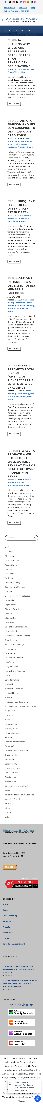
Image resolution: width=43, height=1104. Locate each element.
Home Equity (13, 144)
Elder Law (9, 622)
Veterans (9, 812)
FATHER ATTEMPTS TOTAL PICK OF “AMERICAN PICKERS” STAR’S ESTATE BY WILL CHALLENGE (21, 376)
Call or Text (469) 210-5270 (16, 11)
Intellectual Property (14, 658)
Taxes (7, 790)
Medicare (9, 698)
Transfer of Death (13, 799)
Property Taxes (11, 746)
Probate (21, 147)
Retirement (10, 759)
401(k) (7, 547)
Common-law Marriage (15, 587)
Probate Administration (15, 742)
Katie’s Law (9, 662)
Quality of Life (11, 755)
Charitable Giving (12, 583)
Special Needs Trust (14, 782)
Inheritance (12, 221)
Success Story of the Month (17, 786)
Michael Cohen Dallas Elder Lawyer (20, 706)
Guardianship (23, 394)
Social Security (11, 773)
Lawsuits (8, 675)
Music (7, 720)
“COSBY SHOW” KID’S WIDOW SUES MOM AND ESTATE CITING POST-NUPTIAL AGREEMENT (20, 983)
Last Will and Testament (15, 671)
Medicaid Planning (25, 306)
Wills (16, 72)
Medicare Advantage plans (16, 702)
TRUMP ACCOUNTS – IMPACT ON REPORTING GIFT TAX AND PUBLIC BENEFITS (19, 969)
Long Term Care (12, 680)
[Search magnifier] (35, 537)
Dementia (9, 600)
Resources (8, 933)
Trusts (10, 72)
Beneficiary (28, 69)
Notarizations (11, 724)
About (5, 910)
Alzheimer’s (10, 556)
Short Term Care (12, 768)
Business (9, 578)
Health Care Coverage (14, 645)
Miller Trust (10, 711)
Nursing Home (11, 728)
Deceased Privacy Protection (17, 596)
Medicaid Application (14, 689)
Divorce (8, 614)
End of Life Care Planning (16, 627)
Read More (14, 104)
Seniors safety (11, 764)
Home (5, 904)
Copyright (9, 591)
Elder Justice (10, 618)
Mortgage (12, 147)
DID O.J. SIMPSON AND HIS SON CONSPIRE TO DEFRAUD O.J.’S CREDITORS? (21, 128)
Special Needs (11, 777)
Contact (6, 938)
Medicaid (25, 144)
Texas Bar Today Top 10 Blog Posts (20, 795)
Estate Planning (25, 141)
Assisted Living (11, 565)
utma (7, 808)
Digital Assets (10, 605)
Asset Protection (12, 561)
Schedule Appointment (14, 944)
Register (10, 867)
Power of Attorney (16, 308)
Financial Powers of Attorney (17, 636)
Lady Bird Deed (12, 667)
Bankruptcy (10, 569)
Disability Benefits (12, 609)
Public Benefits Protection (16, 751)
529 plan (9, 552)
